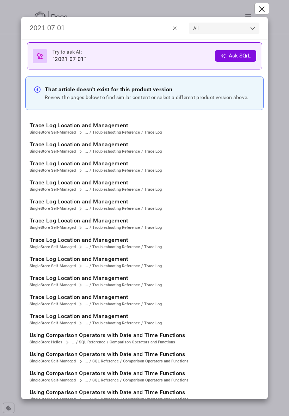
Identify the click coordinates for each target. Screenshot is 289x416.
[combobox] (224, 28)
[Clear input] (174, 27)
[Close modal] (261, 8)
